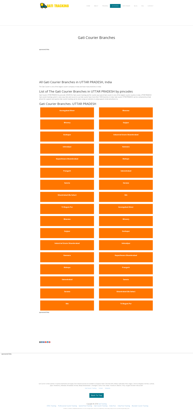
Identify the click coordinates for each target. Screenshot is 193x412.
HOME (88, 6)
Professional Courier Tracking (67, 406)
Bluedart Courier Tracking (140, 406)
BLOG (135, 6)
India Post (112, 406)
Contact (101, 388)
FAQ (142, 6)
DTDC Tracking (51, 406)
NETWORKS (115, 6)
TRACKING (105, 6)
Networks (107, 388)
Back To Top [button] (96, 395)
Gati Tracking (102, 404)
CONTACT (150, 6)
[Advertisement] (96, 64)
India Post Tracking (124, 406)
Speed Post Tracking (85, 406)
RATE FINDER (126, 6)
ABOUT (96, 6)
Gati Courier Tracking (90, 388)
